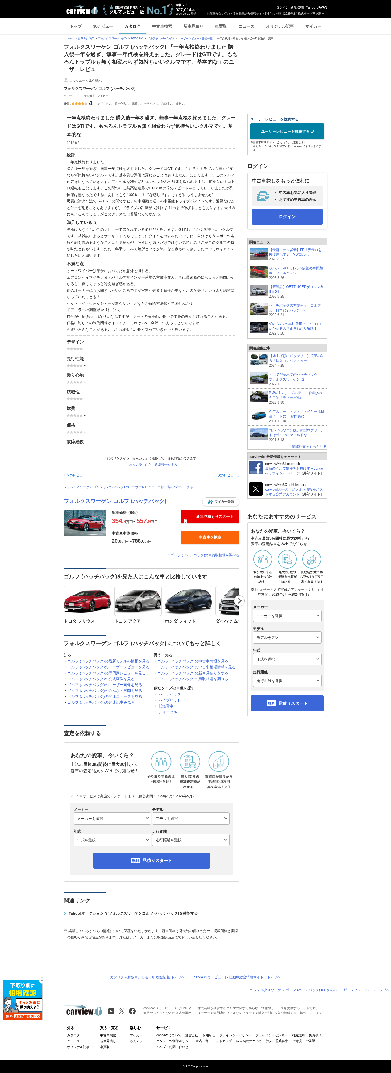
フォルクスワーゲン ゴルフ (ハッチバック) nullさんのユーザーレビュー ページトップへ (321, 990)
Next (239, 601)
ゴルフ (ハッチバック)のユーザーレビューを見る (108, 667)
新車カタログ (86, 38)
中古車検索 (162, 26)
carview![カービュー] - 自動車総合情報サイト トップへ (237, 977)
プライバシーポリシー (235, 1035)
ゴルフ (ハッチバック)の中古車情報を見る (192, 661)
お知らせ (208, 1035)
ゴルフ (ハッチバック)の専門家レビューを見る (107, 673)
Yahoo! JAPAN (316, 7)
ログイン (282, 7)
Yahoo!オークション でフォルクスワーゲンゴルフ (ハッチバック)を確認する (133, 913)
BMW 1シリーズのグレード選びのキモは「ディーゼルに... (295, 397)
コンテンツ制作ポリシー (174, 1041)
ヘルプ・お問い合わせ (172, 1047)
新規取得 (296, 7)
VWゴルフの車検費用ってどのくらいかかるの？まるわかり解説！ (296, 328)
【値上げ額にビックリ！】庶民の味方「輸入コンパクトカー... (296, 361)
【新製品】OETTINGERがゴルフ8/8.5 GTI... (296, 291)
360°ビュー (103, 26)
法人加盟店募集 (277, 1041)
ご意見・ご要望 (304, 1041)
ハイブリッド (170, 700)
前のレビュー (76, 475)
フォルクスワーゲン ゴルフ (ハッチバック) (115, 501)
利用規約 (298, 1035)
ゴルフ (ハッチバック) (160, 38)
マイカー (313, 26)
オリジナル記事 (280, 26)
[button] (220, 501)
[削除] (42, 980)
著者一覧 (202, 1041)
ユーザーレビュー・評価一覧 (195, 38)
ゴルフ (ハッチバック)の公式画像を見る (101, 679)
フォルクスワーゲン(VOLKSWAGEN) (120, 38)
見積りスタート (157, 860)
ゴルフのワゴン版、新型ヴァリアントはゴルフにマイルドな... (296, 435)
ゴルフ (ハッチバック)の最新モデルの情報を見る (108, 661)
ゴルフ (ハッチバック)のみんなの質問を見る (105, 690)
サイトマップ (222, 1041)
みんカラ (136, 1041)
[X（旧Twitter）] (121, 1011)
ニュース (247, 26)
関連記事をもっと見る (309, 447)
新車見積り (193, 26)
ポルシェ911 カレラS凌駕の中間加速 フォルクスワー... (296, 273)
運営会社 (191, 1035)
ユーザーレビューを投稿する (285, 131)
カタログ (132, 26)
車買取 (221, 26)
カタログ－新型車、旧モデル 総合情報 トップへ (147, 977)
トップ (76, 26)
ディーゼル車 (170, 712)
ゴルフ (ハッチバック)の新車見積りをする (192, 673)
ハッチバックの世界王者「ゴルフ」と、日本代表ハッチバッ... (296, 310)
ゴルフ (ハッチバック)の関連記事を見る (101, 702)
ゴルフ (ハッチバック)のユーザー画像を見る (105, 685)
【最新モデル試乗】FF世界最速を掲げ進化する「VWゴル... (295, 254)
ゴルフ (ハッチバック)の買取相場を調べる (192, 679)
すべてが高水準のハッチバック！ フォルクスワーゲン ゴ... (296, 379)
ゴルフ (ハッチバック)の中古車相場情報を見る (196, 667)
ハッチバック (170, 694)
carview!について (168, 1035)
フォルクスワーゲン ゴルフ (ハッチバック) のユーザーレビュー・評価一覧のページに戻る (128, 487)
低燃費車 (166, 706)
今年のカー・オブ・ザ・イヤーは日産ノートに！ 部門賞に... (296, 416)
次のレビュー (227, 475)
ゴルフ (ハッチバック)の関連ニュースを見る (105, 696)
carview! (69, 38)
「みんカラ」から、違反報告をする (151, 464)
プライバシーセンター (272, 1035)
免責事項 (315, 1035)
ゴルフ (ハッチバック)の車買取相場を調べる (204, 555)
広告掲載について (249, 1041)
